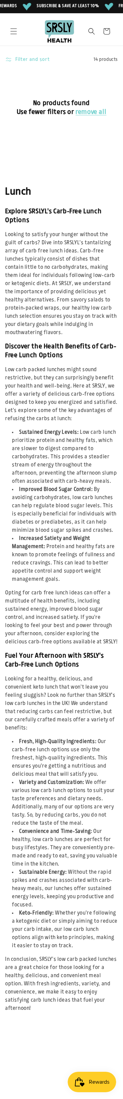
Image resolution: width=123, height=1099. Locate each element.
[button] (13, 31)
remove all (91, 112)
